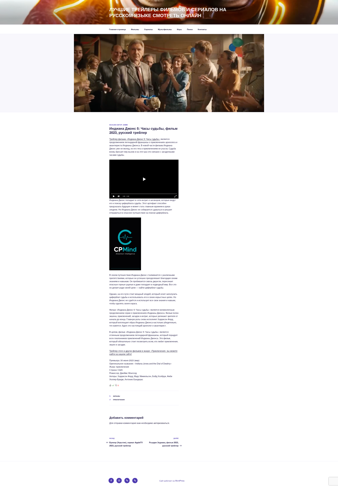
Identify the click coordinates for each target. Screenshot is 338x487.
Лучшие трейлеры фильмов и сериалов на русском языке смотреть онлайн (167, 12)
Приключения (119, 400)
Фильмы (135, 29)
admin (125, 125)
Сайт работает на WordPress (171, 480)
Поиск (190, 29)
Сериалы (148, 29)
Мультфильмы (165, 29)
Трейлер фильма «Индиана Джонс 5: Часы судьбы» (134, 139)
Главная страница (117, 29)
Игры (179, 29)
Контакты (202, 29)
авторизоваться (161, 423)
